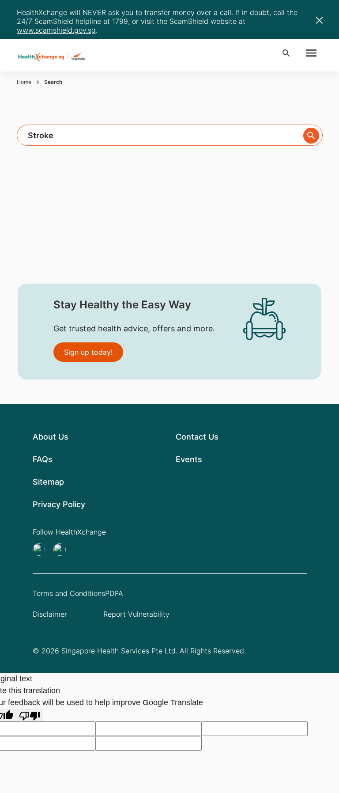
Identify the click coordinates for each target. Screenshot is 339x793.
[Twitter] (41, 549)
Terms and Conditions (69, 593)
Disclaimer (50, 614)
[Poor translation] (29, 715)
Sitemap (48, 481)
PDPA (114, 593)
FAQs (43, 459)
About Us (50, 436)
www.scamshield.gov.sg (56, 30)
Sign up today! (88, 352)
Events (189, 459)
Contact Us (197, 436)
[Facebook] (62, 549)
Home (24, 82)
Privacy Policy (59, 504)
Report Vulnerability (136, 614)
